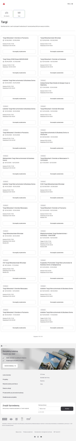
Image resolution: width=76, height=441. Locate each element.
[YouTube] (41, 436)
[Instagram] (38, 436)
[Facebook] (35, 436)
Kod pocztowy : (42, 405)
